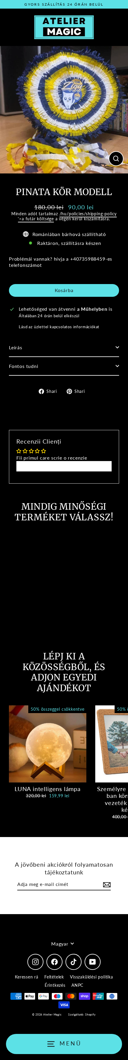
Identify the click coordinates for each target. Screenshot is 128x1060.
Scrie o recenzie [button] (64, 466)
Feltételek (54, 976)
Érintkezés (55, 985)
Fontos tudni (23, 366)
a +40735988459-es (89, 259)
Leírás (15, 347)
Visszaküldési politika (91, 976)
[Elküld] (106, 884)
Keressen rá (26, 976)
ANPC (77, 985)
